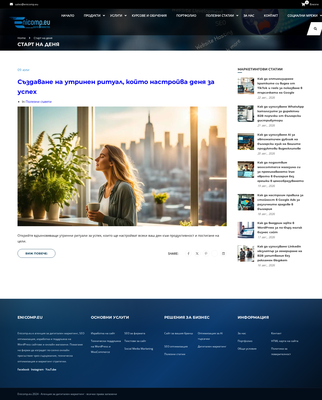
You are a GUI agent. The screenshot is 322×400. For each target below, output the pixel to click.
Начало (67, 15)
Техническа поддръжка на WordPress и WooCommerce (106, 346)
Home (22, 38)
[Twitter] (197, 254)
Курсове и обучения (149, 15)
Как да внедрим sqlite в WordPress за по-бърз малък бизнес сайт (279, 227)
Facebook (23, 369)
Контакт (271, 15)
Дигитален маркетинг (212, 346)
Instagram (37, 369)
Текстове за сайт (135, 341)
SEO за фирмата (134, 333)
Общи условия (247, 348)
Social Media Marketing (138, 348)
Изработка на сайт (103, 333)
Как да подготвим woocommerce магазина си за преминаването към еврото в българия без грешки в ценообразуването (280, 172)
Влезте (314, 4)
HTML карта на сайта (284, 341)
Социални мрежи (303, 15)
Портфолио (186, 15)
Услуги (116, 15)
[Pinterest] (206, 254)
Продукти (92, 15)
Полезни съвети (39, 101)
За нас (249, 15)
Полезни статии (220, 15)
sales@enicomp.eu (26, 4)
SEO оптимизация (176, 346)
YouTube (51, 369)
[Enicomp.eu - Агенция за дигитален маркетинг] (30, 22)
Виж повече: (36, 253)
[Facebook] (188, 254)
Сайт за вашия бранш (178, 333)
